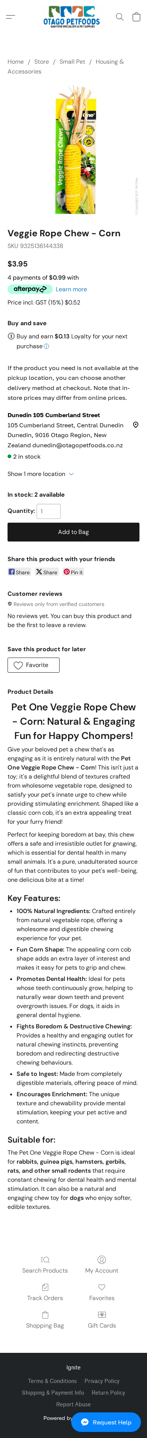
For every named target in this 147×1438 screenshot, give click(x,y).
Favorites (102, 1298)
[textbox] (73, 1220)
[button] (73, 1422)
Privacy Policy (101, 1381)
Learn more (71, 289)
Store (41, 62)
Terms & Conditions (52, 1381)
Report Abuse (73, 1404)
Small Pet (72, 62)
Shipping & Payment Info (53, 1393)
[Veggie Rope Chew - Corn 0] (73, 150)
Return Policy (108, 1393)
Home (16, 62)
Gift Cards (102, 1325)
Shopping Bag (45, 1325)
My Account (101, 1270)
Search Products (45, 1270)
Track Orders (45, 1298)
